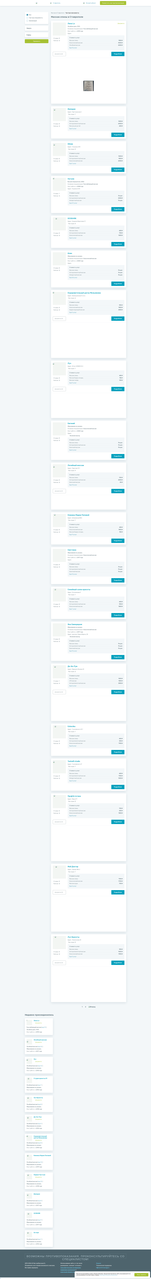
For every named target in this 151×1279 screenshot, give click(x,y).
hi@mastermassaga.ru (102, 1267)
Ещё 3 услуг (72, 781)
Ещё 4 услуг (72, 886)
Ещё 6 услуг (72, 238)
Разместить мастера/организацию (113, 3)
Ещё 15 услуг (73, 651)
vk (97, 1270)
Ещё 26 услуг (73, 277)
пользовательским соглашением (70, 1267)
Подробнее (118, 54)
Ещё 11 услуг (73, 534)
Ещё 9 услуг (72, 383)
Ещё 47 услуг (73, 203)
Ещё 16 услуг (73, 48)
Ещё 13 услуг (73, 485)
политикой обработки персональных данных (74, 1272)
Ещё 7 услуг (72, 609)
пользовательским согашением (108, 1275)
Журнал (98, 1263)
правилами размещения (67, 1270)
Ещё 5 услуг (72, 128)
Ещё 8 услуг (72, 746)
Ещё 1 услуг (72, 163)
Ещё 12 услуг (73, 574)
